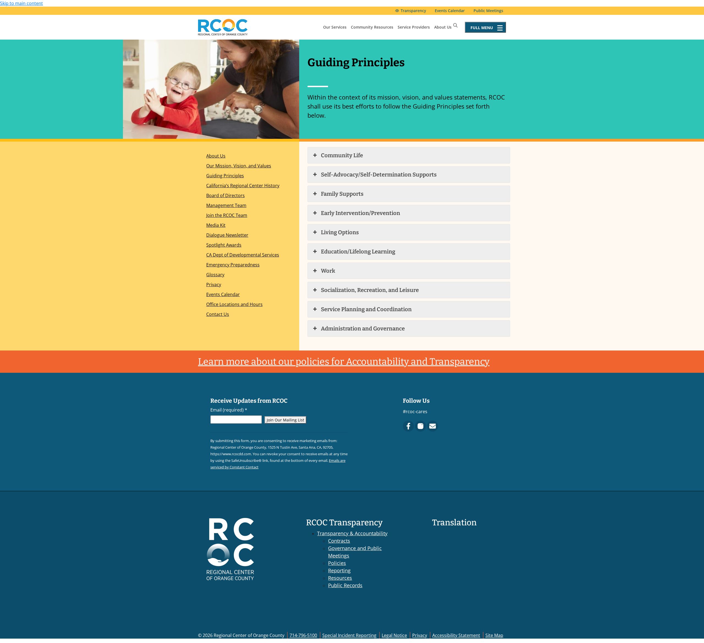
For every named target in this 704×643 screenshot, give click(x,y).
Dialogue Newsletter (227, 235)
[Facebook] (408, 426)
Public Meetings (488, 10)
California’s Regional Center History (242, 186)
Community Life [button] (342, 155)
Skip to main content (21, 3)
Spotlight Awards (223, 245)
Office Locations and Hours (234, 304)
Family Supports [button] (342, 194)
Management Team (226, 205)
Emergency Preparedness (233, 265)
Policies (337, 563)
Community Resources (372, 27)
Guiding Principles (225, 176)
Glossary (215, 275)
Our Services (334, 27)
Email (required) (228, 410)
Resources (340, 578)
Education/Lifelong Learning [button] (358, 251)
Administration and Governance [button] (363, 328)
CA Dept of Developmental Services (242, 255)
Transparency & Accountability (352, 533)
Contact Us (217, 314)
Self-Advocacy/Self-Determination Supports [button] (379, 174)
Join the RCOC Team (226, 215)
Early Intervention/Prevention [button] (360, 213)
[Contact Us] (432, 426)
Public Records (345, 585)
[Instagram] (420, 426)
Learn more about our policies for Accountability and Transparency (344, 361)
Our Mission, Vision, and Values (238, 166)
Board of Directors (225, 195)
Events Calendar (450, 10)
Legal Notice (394, 635)
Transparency (413, 10)
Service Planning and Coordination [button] (366, 309)
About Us (443, 27)
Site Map (494, 635)
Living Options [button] (340, 232)
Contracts (339, 540)
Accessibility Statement (456, 635)
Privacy (213, 285)
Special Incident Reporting (349, 635)
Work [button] (328, 270)
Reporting (339, 570)
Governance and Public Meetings (355, 552)
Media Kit (216, 225)
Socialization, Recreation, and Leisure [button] (370, 290)
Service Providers (414, 27)
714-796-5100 (303, 635)
